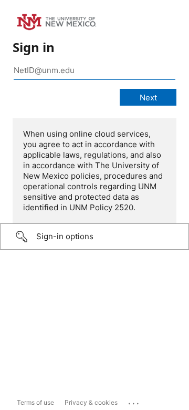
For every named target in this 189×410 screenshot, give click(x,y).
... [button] (134, 401)
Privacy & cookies (91, 402)
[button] (94, 236)
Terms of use (35, 402)
